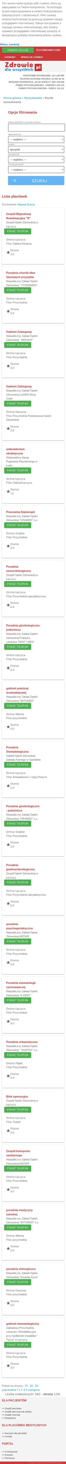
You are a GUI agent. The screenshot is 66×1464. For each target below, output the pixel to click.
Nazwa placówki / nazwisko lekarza (24, 122)
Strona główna (12, 98)
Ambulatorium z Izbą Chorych (30, 777)
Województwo (14, 134)
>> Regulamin (9, 1418)
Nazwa (22, 204)
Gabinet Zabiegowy (19, 331)
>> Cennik (7, 1436)
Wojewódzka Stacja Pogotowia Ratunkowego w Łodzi (21, 461)
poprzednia (9, 1390)
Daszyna (20, 411)
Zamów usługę (17, 50)
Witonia (19, 714)
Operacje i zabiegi (32, 57)
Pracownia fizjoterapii (20, 512)
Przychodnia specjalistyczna (29, 596)
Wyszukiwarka (33, 98)
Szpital (16, 1121)
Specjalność (13, 154)
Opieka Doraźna (22, 243)
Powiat (11, 144)
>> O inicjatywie (10, 1452)
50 (36, 1385)
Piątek (19, 1063)
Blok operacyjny (17, 1096)
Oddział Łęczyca (22, 482)
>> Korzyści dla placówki (14, 1433)
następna (34, 1390)
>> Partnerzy (8, 1458)
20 (31, 1385)
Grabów (20, 533)
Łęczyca (20, 239)
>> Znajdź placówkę (11, 1408)
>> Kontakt (7, 1455)
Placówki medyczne (48, 50)
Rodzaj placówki (15, 164)
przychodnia (20, 718)
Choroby (10, 57)
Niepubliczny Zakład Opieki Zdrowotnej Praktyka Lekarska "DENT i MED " (21, 637)
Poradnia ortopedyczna (21, 1041)
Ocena (31, 204)
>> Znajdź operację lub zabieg (16, 1411)
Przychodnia (20, 302)
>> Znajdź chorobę (11, 1415)
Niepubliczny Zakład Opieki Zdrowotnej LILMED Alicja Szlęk (21, 394)
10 (26, 1385)
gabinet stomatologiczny (22, 1323)
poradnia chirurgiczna (21, 1268)
